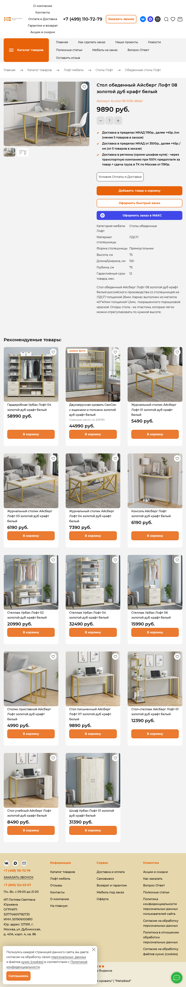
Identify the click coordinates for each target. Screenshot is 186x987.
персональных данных (68, 957)
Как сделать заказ (91, 42)
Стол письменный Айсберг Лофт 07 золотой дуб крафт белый (90, 714)
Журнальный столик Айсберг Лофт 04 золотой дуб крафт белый (91, 516)
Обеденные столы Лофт (143, 70)
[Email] (158, 19)
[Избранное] (173, 19)
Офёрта (102, 899)
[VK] (143, 19)
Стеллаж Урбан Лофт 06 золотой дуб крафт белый (151, 615)
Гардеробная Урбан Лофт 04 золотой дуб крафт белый (29, 407)
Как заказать (152, 878)
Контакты (57, 892)
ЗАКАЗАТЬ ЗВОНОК (18, 877)
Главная (62, 42)
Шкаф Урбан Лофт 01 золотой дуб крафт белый (91, 813)
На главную (59, 906)
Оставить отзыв (68, 58)
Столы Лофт (104, 70)
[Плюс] (118, 120)
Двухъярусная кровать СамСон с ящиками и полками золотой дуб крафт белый (92, 409)
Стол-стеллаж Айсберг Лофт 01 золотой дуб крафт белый (155, 711)
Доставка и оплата (111, 872)
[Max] (150, 19)
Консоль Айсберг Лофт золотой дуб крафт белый (151, 513)
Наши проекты (126, 42)
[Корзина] (179, 19)
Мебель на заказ (105, 50)
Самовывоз (105, 878)
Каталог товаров (39, 70)
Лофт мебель (74, 70)
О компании (59, 899)
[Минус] (101, 120)
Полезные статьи (69, 50)
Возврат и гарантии (112, 885)
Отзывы (56, 885)
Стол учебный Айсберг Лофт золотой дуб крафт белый (29, 813)
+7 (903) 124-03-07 (17, 885)
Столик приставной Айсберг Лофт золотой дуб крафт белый (29, 714)
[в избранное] (84, 86)
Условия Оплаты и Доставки (120, 177)
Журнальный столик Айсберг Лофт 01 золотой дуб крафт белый (153, 409)
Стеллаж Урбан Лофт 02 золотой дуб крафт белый (27, 615)
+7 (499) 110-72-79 (17, 870)
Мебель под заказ (110, 892)
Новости (154, 42)
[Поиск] (166, 19)
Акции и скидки (155, 872)
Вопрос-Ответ (138, 50)
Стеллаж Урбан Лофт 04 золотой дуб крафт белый (89, 615)
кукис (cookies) (32, 962)
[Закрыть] (93, 949)
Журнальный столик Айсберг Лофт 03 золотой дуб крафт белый (29, 516)
